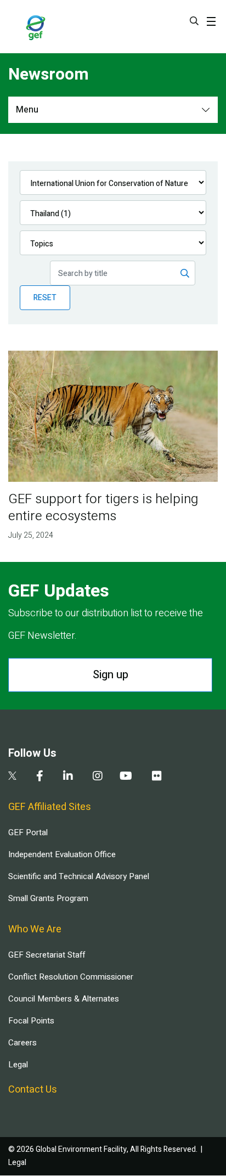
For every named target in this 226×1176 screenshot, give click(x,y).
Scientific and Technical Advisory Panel (78, 876)
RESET (44, 297)
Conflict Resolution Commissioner (70, 977)
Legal (18, 1065)
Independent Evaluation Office (62, 854)
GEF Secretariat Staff (46, 955)
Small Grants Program (48, 898)
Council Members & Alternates (63, 999)
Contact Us (32, 1089)
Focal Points (31, 1021)
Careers (22, 1043)
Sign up (110, 675)
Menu (27, 109)
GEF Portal (28, 832)
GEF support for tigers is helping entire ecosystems (103, 507)
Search (194, 20)
